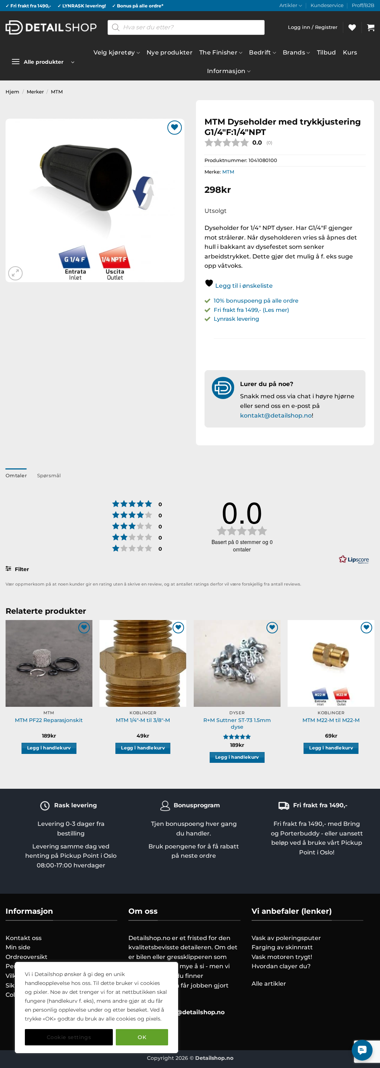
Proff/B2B (363, 5)
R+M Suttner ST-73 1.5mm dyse (237, 724)
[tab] (16, 475)
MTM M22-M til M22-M (331, 720)
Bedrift (260, 52)
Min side (18, 947)
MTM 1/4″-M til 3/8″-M (143, 720)
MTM (57, 92)
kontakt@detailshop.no (276, 415)
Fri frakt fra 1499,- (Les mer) (251, 309)
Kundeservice (327, 5)
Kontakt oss (24, 938)
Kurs (350, 52)
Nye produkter (170, 52)
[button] (370, 27)
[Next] (374, 698)
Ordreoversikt (27, 956)
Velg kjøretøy (114, 52)
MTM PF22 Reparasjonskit (49, 720)
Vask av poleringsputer (286, 938)
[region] (96, 1007)
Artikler (288, 5)
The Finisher (218, 52)
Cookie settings (69, 1037)
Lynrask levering (236, 318)
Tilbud (326, 52)
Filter (21, 569)
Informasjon (226, 71)
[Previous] (6, 698)
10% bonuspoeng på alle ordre (257, 300)
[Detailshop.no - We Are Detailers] (51, 27)
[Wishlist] (352, 27)
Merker (35, 92)
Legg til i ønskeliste (243, 285)
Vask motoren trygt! (282, 956)
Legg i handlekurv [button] (49, 748)
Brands (294, 52)
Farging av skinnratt (282, 947)
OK (142, 1037)
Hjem (12, 92)
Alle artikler (269, 983)
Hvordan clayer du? (281, 966)
